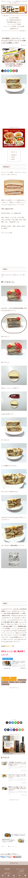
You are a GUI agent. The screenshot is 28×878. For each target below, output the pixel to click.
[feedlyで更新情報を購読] (19, 729)
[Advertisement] (14, 110)
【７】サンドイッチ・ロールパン (9, 679)
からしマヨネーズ (22, 679)
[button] (16, 71)
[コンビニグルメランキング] (17, 856)
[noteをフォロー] (14, 729)
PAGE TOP (14, 863)
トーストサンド (6, 684)
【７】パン (14, 677)
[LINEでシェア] (11, 71)
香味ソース (23, 682)
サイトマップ (21, 873)
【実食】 (13, 157)
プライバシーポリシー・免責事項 (20, 870)
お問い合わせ (7, 873)
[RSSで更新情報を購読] (22, 729)
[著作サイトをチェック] (5, 729)
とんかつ (12, 682)
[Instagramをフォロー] (11, 729)
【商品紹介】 (14, 155)
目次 (12, 152)
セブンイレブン (6, 677)
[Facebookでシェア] (5, 71)
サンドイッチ (5, 682)
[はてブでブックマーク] (8, 71)
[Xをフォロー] (8, 729)
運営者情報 (7, 869)
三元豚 (17, 682)
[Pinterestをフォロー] (17, 729)
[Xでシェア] (2, 71)
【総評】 (13, 159)
